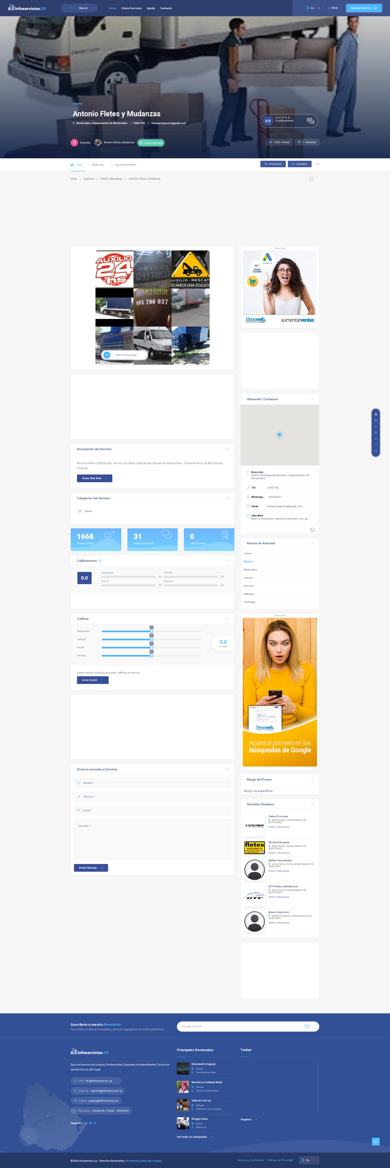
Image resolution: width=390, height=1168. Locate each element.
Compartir (301, 164)
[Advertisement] (195, 213)
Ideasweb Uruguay (204, 1064)
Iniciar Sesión (90, 680)
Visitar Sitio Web (91, 478)
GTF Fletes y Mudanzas (283, 886)
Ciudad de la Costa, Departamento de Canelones (291, 865)
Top (78, 165)
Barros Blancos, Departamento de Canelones (290, 917)
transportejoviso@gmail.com (168, 123)
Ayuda (151, 8)
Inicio (112, 8)
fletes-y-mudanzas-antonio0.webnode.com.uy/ (279, 518)
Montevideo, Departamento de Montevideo (101, 123)
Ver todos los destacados (192, 1137)
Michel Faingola (279, 842)
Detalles (98, 165)
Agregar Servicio (361, 8)
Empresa (89, 178)
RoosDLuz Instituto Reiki (207, 1082)
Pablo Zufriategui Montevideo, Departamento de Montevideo (280, 477)
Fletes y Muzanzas (111, 178)
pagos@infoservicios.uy (103, 1100)
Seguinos (246, 1119)
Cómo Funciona (131, 8)
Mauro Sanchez (279, 912)
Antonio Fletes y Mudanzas (119, 142)
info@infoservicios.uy (98, 1080)
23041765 (139, 123)
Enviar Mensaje (88, 867)
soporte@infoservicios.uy (106, 1090)
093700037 (275, 496)
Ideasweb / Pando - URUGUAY (110, 1110)
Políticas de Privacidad (280, 1160)
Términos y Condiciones (250, 1160)
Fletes (88, 511)
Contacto (166, 8)
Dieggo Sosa (200, 1118)
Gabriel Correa (201, 1100)
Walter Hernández (280, 860)
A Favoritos (275, 164)
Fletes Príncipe (278, 816)
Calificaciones (125, 165)
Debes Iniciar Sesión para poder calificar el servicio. (109, 672)
